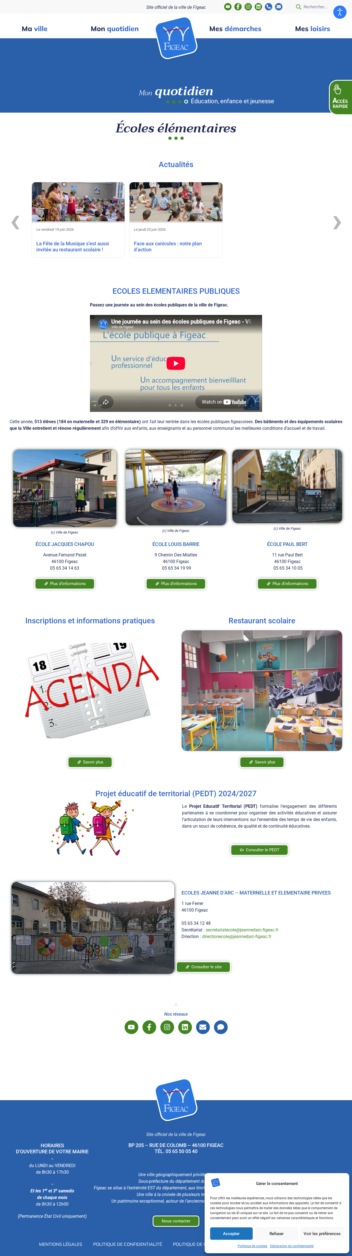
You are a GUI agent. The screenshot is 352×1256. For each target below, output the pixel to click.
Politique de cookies (252, 1246)
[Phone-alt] (268, 6)
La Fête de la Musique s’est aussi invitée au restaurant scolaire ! (72, 246)
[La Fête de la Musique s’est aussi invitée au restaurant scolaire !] (78, 202)
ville (35, 28)
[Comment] (221, 1027)
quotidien (115, 28)
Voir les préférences (322, 1233)
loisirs (312, 28)
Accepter (231, 1233)
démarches (235, 28)
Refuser (277, 1233)
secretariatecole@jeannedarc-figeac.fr (242, 930)
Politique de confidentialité (127, 1244)
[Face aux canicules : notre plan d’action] (176, 202)
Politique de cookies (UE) (202, 1244)
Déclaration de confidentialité (292, 1246)
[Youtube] (228, 6)
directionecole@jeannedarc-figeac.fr (236, 936)
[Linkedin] (258, 6)
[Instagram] (248, 6)
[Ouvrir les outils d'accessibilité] (339, 12)
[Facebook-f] (238, 6)
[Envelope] (278, 6)
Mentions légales (60, 1244)
